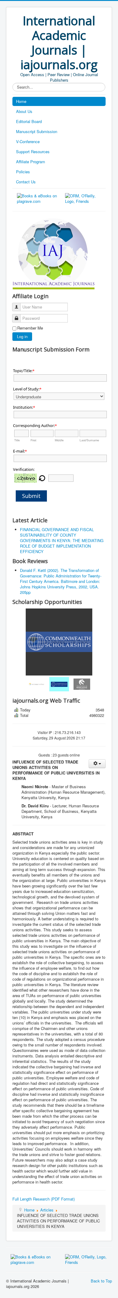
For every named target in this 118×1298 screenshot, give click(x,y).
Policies (23, 172)
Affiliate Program (30, 161)
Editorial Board (29, 121)
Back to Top (101, 1281)
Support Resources (33, 151)
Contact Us (26, 182)
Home (21, 101)
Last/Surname (89, 440)
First (33, 440)
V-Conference (28, 141)
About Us (24, 111)
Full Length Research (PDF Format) (43, 1199)
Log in (22, 336)
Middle (59, 440)
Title (17, 440)
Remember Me (30, 328)
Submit (31, 495)
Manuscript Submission (36, 131)
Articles (47, 1210)
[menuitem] (36, 684)
